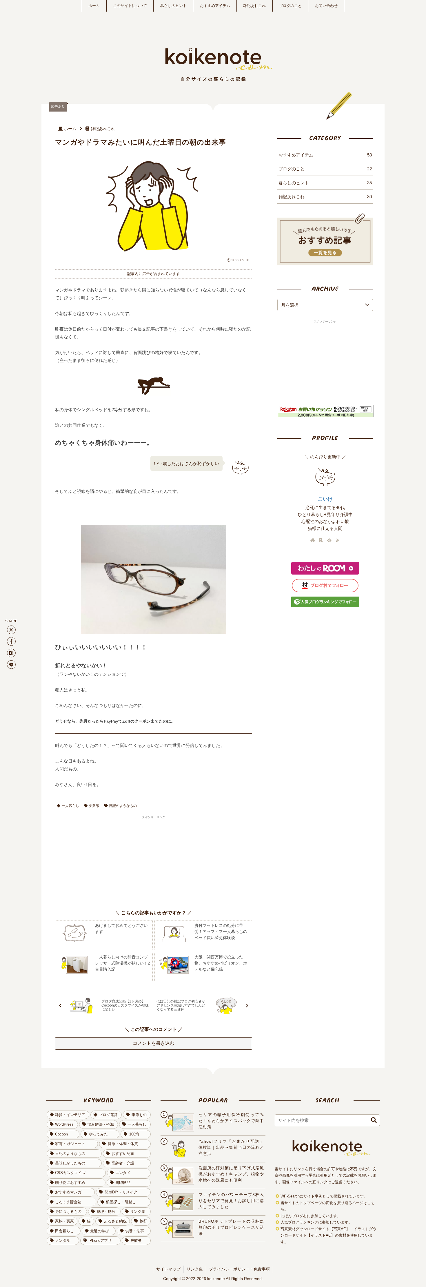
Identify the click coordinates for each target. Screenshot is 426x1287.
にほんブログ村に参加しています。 (311, 1216)
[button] (374, 1120)
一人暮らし (70, 806)
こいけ (325, 499)
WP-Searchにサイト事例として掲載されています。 (324, 1196)
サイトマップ (168, 1269)
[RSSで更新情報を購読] (337, 540)
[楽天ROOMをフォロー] (321, 540)
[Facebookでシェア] (11, 641)
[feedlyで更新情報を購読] (329, 540)
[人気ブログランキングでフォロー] (325, 606)
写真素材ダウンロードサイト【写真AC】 (315, 1229)
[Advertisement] (104, 860)
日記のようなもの (123, 806)
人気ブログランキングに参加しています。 (316, 1222)
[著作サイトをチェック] (312, 540)
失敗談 (94, 806)
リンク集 (195, 1269)
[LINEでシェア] (11, 664)
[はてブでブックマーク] (11, 652)
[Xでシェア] (11, 629)
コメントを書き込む (153, 1043)
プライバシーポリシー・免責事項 (239, 1269)
